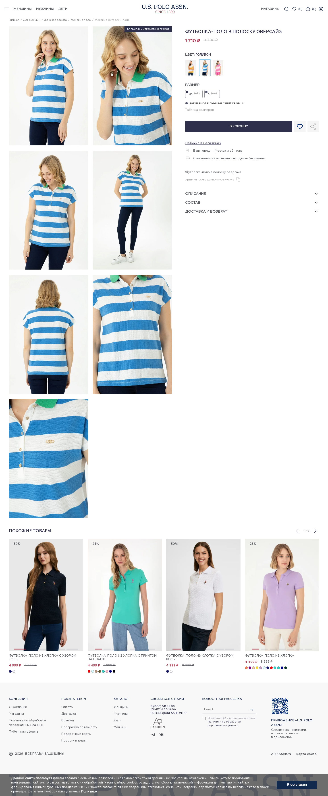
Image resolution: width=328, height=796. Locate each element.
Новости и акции (74, 740)
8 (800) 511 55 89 (163, 706)
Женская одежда (55, 20)
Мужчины (45, 8)
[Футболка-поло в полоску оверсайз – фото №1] (48, 145)
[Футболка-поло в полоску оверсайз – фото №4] (132, 269)
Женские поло (81, 20)
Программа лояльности (79, 727)
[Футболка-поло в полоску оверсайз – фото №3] (48, 269)
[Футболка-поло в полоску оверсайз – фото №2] (132, 145)
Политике (89, 791)
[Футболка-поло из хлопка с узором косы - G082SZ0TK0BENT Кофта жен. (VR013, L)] (203, 595)
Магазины (16, 713)
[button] (297, 530)
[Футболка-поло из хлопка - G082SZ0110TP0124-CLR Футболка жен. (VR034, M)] (282, 595)
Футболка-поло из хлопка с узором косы (42, 657)
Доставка (68, 713)
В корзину (239, 126)
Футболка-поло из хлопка (269, 655)
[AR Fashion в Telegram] (153, 735)
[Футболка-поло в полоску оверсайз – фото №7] (48, 517)
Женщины (22, 8)
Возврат (67, 720)
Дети (63, 8)
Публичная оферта (23, 731)
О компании (18, 707)
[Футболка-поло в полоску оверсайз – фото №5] (48, 393)
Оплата (67, 707)
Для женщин (31, 20)
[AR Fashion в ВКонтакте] (161, 735)
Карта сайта (306, 754)
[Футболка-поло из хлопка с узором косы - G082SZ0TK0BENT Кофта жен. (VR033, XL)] (46, 595)
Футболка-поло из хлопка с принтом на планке (122, 657)
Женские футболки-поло (112, 20)
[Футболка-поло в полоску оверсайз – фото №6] (132, 393)
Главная (14, 20)
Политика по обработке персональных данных (27, 723)
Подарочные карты (76, 733)
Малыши (120, 727)
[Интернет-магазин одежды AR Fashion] (164, 9)
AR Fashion (281, 754)
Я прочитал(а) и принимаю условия (231, 722)
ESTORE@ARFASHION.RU (169, 713)
